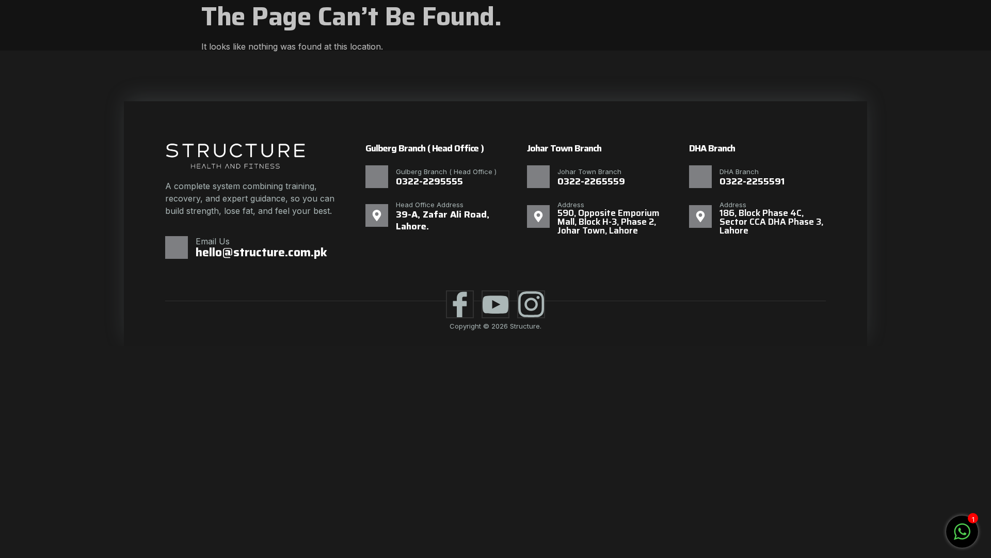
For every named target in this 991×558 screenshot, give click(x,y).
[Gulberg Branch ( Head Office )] (376, 176)
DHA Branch (739, 171)
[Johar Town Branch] (538, 176)
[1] (962, 537)
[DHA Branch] (700, 176)
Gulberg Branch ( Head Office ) (446, 171)
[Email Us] (176, 247)
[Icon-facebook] (460, 304)
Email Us (213, 241)
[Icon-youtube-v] (495, 304)
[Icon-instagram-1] (531, 304)
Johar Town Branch (589, 171)
